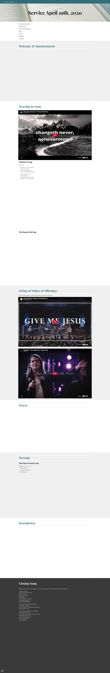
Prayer (20, 31)
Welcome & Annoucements (24, 23)
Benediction (21, 36)
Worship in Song (22, 26)
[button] (2, 671)
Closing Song (21, 38)
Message (21, 33)
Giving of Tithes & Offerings (25, 28)
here (25, 295)
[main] (55, 13)
